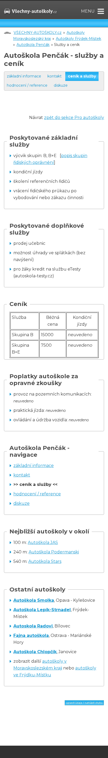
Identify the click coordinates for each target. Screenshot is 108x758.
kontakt (54, 76)
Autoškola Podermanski (54, 551)
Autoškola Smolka (33, 600)
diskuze (61, 85)
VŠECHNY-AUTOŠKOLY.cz (38, 32)
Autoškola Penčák (33, 44)
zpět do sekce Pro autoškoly (74, 117)
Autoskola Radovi (33, 626)
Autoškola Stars (44, 561)
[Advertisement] (56, 107)
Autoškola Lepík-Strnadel (42, 609)
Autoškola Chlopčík (35, 651)
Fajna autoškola (31, 635)
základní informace (24, 76)
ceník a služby (82, 76)
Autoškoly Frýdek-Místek (78, 38)
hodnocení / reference (27, 85)
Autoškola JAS (43, 542)
